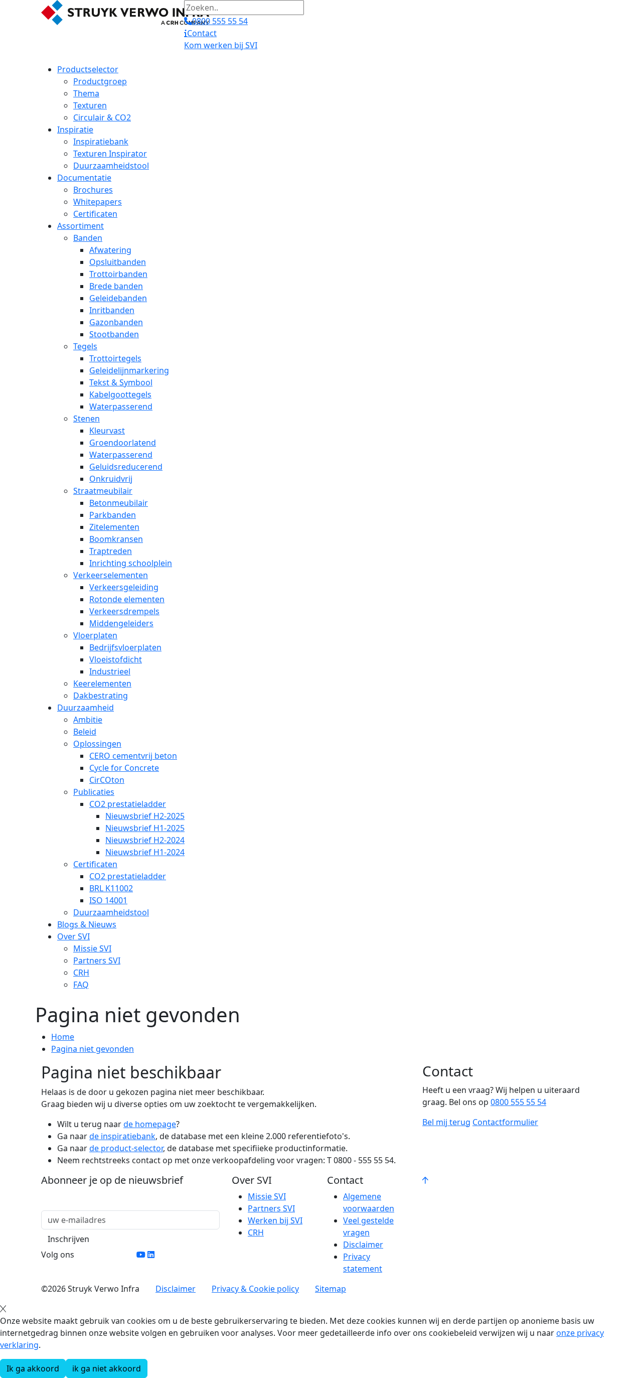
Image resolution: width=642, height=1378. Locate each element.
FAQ (81, 984)
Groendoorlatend (122, 442)
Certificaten (95, 213)
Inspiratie (75, 129)
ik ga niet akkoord (106, 1368)
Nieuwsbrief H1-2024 (145, 852)
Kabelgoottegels (120, 394)
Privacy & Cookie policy (255, 1288)
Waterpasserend (120, 406)
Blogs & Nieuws (86, 924)
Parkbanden (112, 514)
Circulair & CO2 (102, 117)
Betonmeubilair (118, 502)
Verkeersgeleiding (123, 587)
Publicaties (93, 791)
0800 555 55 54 (518, 1102)
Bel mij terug (446, 1122)
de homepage (149, 1124)
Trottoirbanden (118, 274)
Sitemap (330, 1288)
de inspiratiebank (122, 1136)
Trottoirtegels (115, 358)
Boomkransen (116, 538)
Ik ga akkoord (33, 1368)
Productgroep (100, 81)
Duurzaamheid (85, 707)
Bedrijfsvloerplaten (125, 647)
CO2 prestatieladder (127, 803)
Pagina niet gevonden (92, 1048)
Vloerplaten (95, 635)
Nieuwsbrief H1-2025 (145, 828)
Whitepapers (97, 201)
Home (62, 1036)
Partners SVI (96, 960)
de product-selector (126, 1148)
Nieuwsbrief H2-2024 (145, 840)
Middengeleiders (121, 623)
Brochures (93, 189)
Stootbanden (114, 334)
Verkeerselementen (110, 575)
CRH (81, 972)
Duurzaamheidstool (111, 165)
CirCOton (106, 779)
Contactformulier (505, 1122)
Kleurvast (107, 430)
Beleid (84, 731)
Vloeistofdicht (115, 659)
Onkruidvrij (110, 478)
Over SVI (73, 936)
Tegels (85, 346)
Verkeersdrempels (124, 611)
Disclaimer (363, 1244)
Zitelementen (114, 526)
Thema (86, 93)
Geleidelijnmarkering (129, 370)
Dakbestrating (100, 695)
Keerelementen (102, 683)
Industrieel (109, 671)
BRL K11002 (111, 888)
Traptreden (110, 551)
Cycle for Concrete (124, 767)
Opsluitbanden (117, 261)
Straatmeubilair (102, 490)
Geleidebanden (118, 298)
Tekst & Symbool (120, 382)
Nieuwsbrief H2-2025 (145, 815)
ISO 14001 (108, 900)
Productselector (87, 69)
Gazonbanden (116, 322)
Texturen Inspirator (110, 153)
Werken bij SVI (275, 1220)
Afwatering (110, 249)
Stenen (86, 418)
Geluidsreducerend (126, 466)
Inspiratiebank (100, 141)
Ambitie (87, 719)
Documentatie (84, 177)
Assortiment (80, 225)
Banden (87, 237)
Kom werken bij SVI (220, 45)
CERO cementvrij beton (133, 755)
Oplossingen (97, 743)
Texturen (90, 105)
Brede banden (116, 286)
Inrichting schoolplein (130, 563)
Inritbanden (111, 310)
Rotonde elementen (127, 599)
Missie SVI (92, 948)
